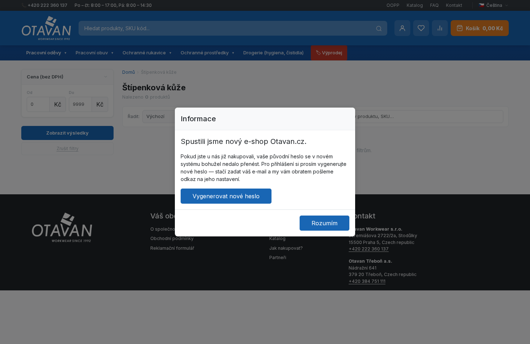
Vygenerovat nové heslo (226, 196)
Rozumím (324, 223)
